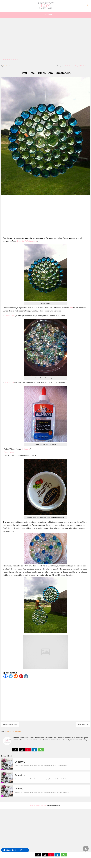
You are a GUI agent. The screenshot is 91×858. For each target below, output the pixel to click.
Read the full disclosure (26, 241)
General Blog (73, 66)
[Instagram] (25, 678)
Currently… (20, 762)
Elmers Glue (9, 382)
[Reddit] (15, 678)
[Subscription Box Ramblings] (45, 8)
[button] (45, 15)
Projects (15, 59)
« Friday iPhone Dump (10, 724)
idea (71, 308)
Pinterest (18, 731)
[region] (44, 215)
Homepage (6, 59)
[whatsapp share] (41, 751)
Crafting (8, 731)
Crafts (67, 66)
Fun (13, 731)
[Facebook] (5, 678)
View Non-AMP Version (38, 805)
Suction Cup (9, 452)
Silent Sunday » (83, 724)
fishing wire (26, 449)
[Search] (87, 5)
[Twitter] (10, 678)
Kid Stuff (81, 66)
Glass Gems (9, 316)
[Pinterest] (20, 678)
